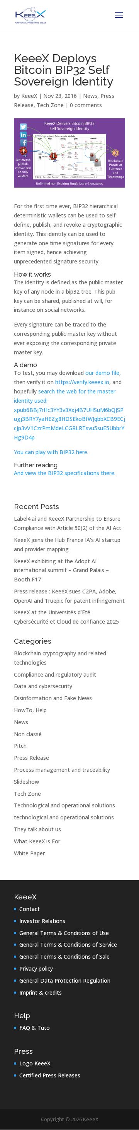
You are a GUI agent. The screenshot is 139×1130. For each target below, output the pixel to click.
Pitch (20, 745)
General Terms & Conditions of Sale (64, 956)
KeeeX (29, 95)
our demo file (102, 372)
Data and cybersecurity (43, 686)
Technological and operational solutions (64, 805)
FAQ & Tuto (34, 1027)
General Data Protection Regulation (64, 980)
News (90, 95)
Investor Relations (42, 921)
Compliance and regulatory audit (55, 674)
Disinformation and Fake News (53, 698)
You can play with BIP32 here (50, 452)
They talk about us (37, 829)
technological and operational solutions (64, 817)
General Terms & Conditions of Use (64, 933)
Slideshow (26, 781)
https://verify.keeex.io (82, 382)
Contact (29, 909)
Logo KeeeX (34, 1063)
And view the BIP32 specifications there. (64, 473)
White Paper (29, 853)
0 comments (86, 105)
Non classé (28, 734)
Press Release (31, 757)
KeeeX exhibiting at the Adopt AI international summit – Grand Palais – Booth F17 (61, 570)
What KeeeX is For (37, 841)
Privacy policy (36, 968)
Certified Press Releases (49, 1075)
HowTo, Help (30, 710)
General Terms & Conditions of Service (68, 944)
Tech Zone (50, 105)
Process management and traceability (62, 769)
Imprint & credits (40, 992)
